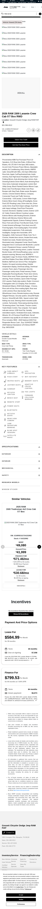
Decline (21, 899)
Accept (21, 895)
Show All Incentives (21, 614)
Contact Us (10, 833)
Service (14, 855)
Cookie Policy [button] (19, 887)
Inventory (6, 855)
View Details (21, 586)
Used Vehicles (6, 862)
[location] (38, 1)
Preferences (21, 904)
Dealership (35, 855)
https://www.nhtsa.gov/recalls (21, 790)
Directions (33, 862)
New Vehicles (6, 859)
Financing (25, 855)
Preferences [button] (28, 889)
